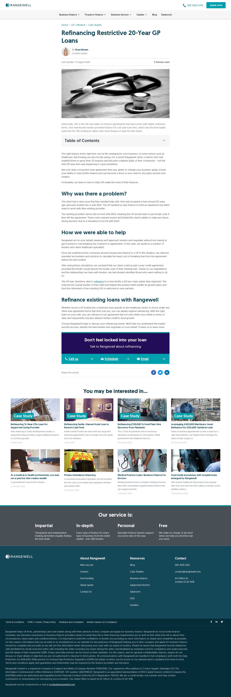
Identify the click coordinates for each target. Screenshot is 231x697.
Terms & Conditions (15, 622)
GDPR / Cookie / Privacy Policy (41, 622)
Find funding (86, 578)
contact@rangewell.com (188, 571)
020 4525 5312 (182, 564)
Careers (84, 571)
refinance (99, 281)
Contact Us (86, 591)
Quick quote (86, 585)
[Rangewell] (18, 5)
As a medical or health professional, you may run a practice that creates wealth (35, 476)
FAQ (132, 598)
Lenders (134, 605)
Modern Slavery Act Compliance (102, 622)
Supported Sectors (140, 585)
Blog (154, 14)
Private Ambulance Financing (80, 475)
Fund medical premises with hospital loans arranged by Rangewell (194, 476)
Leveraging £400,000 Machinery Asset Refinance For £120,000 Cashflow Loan (192, 426)
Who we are (86, 564)
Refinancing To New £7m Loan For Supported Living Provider (29, 426)
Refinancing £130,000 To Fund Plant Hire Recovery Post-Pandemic (139, 426)
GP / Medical (78, 24)
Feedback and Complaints (71, 622)
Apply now (216, 5)
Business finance (138, 578)
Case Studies (137, 571)
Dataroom (166, 14)
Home (64, 24)
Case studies (95, 24)
